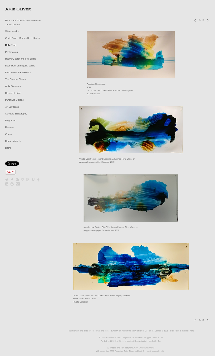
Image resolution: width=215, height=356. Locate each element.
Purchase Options (14, 100)
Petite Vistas (11, 52)
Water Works (12, 31)
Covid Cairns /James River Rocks (22, 38)
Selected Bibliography (16, 113)
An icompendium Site (156, 351)
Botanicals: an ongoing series (20, 65)
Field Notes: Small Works (18, 72)
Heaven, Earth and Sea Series (20, 58)
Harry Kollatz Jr (13, 141)
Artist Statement (13, 86)
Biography (10, 120)
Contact (9, 134)
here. (192, 331)
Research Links (13, 93)
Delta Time (10, 45)
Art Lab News (12, 106)
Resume (9, 127)
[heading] (15, 9)
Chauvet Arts (140, 341)
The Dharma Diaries (15, 79)
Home (8, 148)
